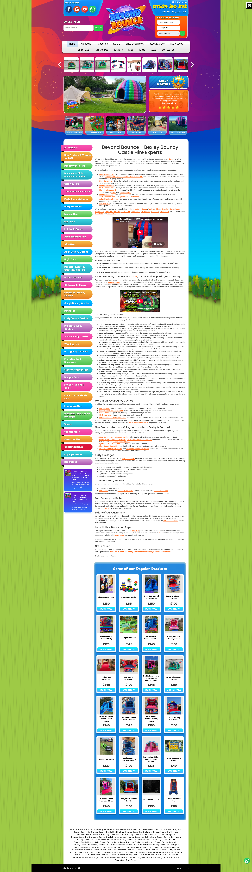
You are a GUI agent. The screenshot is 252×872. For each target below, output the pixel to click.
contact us (105, 508)
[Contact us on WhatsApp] (247, 861)
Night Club (70, 259)
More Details (174, 689)
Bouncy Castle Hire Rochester (166, 847)
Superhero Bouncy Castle (173, 597)
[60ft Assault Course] (87, 64)
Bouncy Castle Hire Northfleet (139, 844)
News (153, 50)
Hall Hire (135, 531)
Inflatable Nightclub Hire (108, 199)
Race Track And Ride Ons (75, 397)
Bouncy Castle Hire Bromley (86, 832)
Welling (151, 209)
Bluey (113, 192)
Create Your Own (135, 44)
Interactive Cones (106, 759)
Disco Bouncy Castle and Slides (111, 411)
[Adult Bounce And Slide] (118, 64)
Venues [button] (68, 424)
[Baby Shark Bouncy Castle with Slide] (165, 64)
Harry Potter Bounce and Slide (151, 638)
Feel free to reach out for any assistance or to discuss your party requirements (140, 552)
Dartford (109, 211)
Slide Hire (69, 244)
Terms (142, 50)
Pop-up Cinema (73, 454)
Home (72, 44)
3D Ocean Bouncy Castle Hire (110, 448)
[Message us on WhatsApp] (92, 9)
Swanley (117, 211)
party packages (128, 458)
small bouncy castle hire (138, 423)
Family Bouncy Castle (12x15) (106, 638)
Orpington (126, 211)
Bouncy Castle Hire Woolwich (114, 857)
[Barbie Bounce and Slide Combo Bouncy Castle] (181, 64)
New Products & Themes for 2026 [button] (77, 157)
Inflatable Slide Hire (106, 186)
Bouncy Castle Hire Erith (137, 834)
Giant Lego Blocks (128, 597)
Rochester (112, 214)
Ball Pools (69, 221)
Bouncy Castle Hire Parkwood (86, 847)
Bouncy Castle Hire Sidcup (138, 850)
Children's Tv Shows (75, 285)
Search (98, 28)
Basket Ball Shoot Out (173, 800)
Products (86, 44)
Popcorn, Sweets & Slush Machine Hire (74, 268)
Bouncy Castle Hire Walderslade (140, 855)
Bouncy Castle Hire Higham (169, 837)
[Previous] (60, 65)
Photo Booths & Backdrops (72, 361)
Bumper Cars (71, 377)
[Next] (192, 65)
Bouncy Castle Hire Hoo (87, 839)
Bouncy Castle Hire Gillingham (161, 834)
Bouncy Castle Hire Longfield (86, 842)
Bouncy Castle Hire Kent (165, 839)
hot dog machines (161, 490)
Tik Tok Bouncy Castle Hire (174, 719)
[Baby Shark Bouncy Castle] (149, 64)
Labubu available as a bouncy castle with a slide (124, 176)
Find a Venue (176, 44)
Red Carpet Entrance (106, 678)
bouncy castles (114, 282)
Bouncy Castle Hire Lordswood (113, 842)
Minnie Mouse (125, 192)
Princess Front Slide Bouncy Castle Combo (151, 759)
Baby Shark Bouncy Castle (129, 800)
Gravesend (145, 211)
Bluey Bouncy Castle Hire (108, 446)
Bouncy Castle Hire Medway (86, 844)
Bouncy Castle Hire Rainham (139, 847)
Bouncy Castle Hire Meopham (112, 844)
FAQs (130, 50)
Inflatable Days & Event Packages (77, 415)
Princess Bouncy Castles (73, 327)
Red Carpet (70, 461)
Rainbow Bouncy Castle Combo (129, 719)
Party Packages (73, 206)
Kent (134, 276)
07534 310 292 (170, 7)
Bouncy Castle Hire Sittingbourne (165, 850)
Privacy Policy (173, 857)
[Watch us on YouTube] (84, 9)
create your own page (121, 441)
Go (182, 33)
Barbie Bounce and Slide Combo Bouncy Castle (151, 678)
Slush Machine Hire (106, 188)
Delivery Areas (157, 44)
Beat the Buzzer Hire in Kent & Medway (86, 829)
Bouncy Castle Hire (74, 165)
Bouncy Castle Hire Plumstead (113, 847)
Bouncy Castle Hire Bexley (142, 829)
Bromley (165, 209)
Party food (103, 490)
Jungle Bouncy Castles (76, 303)
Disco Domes (104, 413)
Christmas (83, 50)
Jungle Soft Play (129, 638)
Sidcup (158, 209)
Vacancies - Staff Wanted (126, 860)
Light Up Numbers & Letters (109, 444)
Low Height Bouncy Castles (74, 294)
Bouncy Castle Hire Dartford (89, 834)
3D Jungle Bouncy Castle (173, 678)
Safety (116, 44)
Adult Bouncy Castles (76, 251)
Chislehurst (99, 211)
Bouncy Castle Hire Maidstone (141, 842)
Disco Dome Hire (73, 277)
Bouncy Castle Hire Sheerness (113, 850)
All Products (71, 147)
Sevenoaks (135, 211)
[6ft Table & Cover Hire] (102, 64)
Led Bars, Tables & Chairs (74, 386)
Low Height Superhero (128, 678)
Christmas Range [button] (73, 446)
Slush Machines (105, 415)
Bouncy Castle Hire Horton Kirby (112, 839)
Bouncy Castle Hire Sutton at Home (111, 852)
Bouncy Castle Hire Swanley (140, 852)
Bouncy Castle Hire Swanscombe (167, 852)
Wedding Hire (71, 344)
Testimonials (101, 50)
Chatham (99, 214)
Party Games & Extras (76, 199)
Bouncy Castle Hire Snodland (82, 852)
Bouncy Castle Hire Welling (166, 855)
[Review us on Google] (76, 9)
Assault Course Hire (75, 236)
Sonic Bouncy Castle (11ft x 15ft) (128, 759)
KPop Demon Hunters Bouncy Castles (113, 437)
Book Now (106, 608)
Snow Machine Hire (151, 800)
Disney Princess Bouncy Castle (173, 638)
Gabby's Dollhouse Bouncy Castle (112, 439)
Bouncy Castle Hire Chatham (111, 832)
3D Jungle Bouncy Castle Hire (137, 448)
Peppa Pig (69, 310)
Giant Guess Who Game (174, 759)
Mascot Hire (71, 214)
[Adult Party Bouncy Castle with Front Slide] (134, 64)
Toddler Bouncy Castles (77, 191)
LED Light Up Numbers (76, 351)
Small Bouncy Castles (76, 336)
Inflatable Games (73, 229)
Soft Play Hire (71, 184)
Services (118, 50)
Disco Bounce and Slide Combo (151, 597)
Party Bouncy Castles (76, 318)
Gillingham (164, 211)
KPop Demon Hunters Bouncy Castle (151, 718)
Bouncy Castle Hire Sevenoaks (85, 850)
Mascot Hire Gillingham (156, 857)
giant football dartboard (129, 197)
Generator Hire (72, 439)
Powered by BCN (183, 868)
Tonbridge (155, 211)
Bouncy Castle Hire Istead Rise (140, 839)
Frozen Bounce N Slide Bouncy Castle (106, 718)
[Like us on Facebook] (68, 9)
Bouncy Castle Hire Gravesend (84, 837)
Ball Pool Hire (104, 408)
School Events (72, 431)
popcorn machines (125, 490)
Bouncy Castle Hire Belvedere (117, 829)
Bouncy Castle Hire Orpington (166, 844)
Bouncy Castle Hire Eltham (114, 834)
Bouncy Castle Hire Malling (166, 842)
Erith (129, 209)
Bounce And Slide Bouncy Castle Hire (74, 175)
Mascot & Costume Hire (108, 190)
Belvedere (136, 209)
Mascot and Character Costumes (112, 417)
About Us (103, 44)
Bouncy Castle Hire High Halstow (141, 837)
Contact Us (168, 50)
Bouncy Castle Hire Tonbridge (87, 855)
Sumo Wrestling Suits (76, 369)
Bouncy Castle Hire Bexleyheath (168, 829)
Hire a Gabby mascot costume (139, 439)
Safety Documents (170, 520)
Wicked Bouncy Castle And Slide (106, 800)
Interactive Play (73, 406)
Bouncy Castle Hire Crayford (165, 832)
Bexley (171, 159)
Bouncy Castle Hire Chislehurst (138, 832)
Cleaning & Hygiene (136, 857)
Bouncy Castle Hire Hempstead (112, 837)
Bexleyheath (175, 209)
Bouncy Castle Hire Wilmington (86, 857)
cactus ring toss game (108, 197)
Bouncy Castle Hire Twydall (113, 855)
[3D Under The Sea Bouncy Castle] (71, 64)
